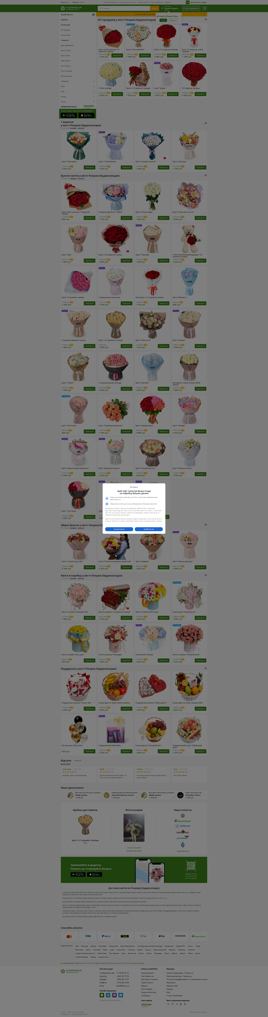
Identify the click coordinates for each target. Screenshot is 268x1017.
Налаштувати (119, 529)
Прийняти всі (149, 529)
